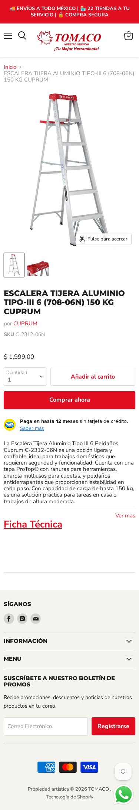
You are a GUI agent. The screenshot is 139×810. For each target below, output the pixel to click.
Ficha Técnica (33, 524)
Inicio (10, 67)
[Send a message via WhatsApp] (123, 794)
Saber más (32, 428)
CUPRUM (25, 323)
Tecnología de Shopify (69, 797)
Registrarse (113, 726)
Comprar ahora (69, 400)
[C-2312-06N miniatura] (14, 265)
